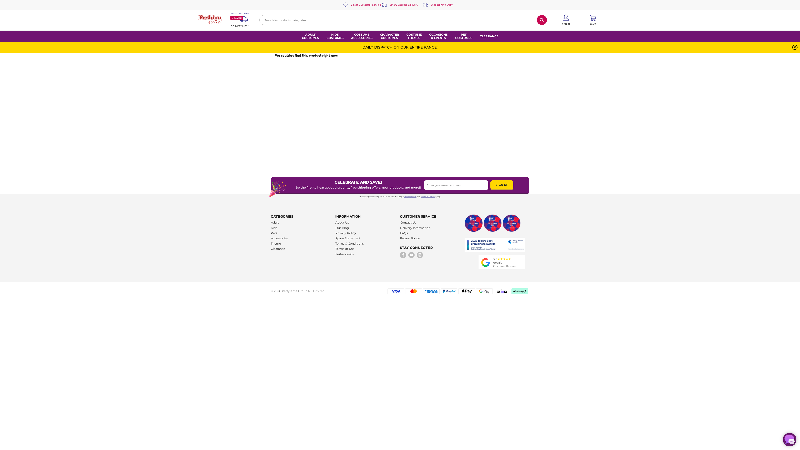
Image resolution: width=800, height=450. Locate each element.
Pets (274, 233)
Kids (274, 228)
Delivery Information (415, 228)
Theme (276, 243)
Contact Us (408, 222)
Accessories (279, 238)
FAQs (404, 233)
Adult (275, 222)
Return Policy (410, 238)
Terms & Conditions (349, 243)
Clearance (489, 36)
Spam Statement (347, 238)
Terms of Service (428, 197)
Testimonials (344, 254)
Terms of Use (344, 249)
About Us (342, 222)
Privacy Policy (410, 197)
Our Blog (342, 228)
